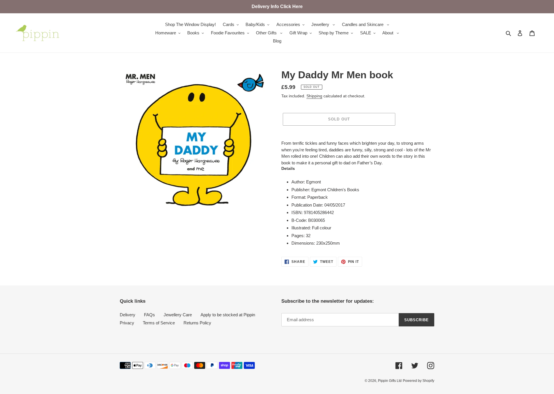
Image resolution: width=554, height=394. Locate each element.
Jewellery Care (178, 314)
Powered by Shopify (418, 381)
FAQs (149, 314)
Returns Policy (197, 322)
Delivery (127, 314)
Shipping (314, 96)
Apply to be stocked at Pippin (228, 314)
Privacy (127, 322)
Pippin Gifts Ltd (390, 381)
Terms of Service (159, 322)
